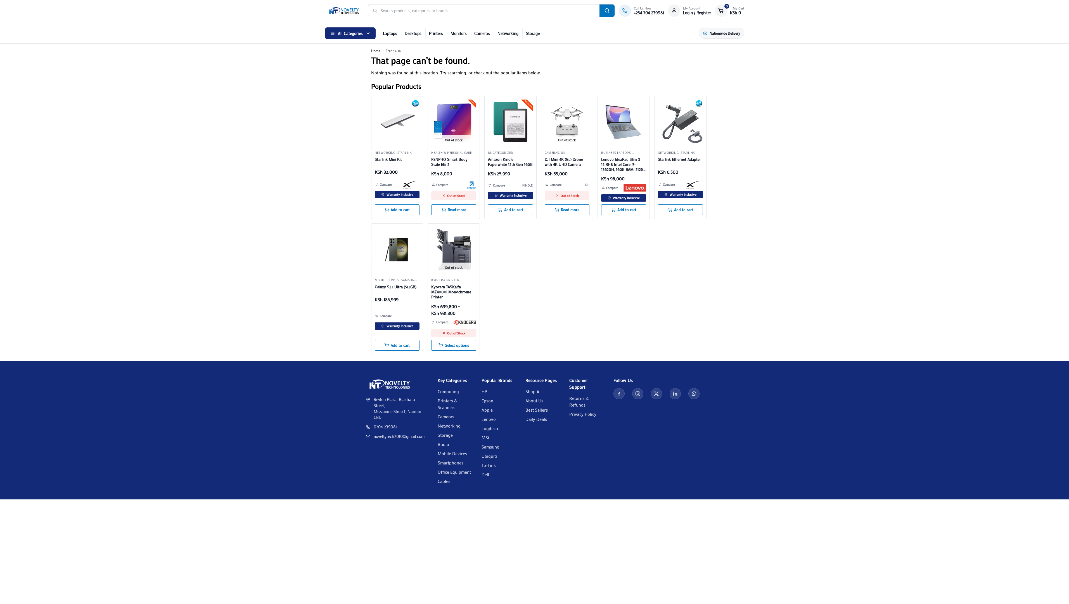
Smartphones (450, 463)
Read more (457, 209)
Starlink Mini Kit (388, 159)
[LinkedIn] (675, 393)
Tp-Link (489, 465)
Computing (448, 391)
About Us (534, 401)
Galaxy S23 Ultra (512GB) (395, 286)
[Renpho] (471, 185)
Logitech (490, 428)
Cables (444, 481)
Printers (436, 33)
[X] (656, 393)
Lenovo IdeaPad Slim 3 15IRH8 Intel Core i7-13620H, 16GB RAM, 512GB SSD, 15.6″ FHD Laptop (623, 164)
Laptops (390, 33)
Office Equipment (454, 472)
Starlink (404, 153)
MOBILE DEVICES (387, 280)
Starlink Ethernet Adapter (679, 159)
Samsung (409, 280)
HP (484, 391)
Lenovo (489, 419)
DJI (563, 153)
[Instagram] (637, 393)
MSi (485, 437)
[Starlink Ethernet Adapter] (680, 122)
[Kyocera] (464, 322)
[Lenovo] (634, 188)
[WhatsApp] (694, 393)
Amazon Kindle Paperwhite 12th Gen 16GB (510, 162)
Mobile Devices (452, 453)
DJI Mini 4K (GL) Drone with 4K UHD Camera (564, 162)
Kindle (527, 185)
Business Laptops (616, 153)
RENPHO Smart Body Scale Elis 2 (449, 162)
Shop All (533, 391)
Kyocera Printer (445, 280)
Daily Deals (536, 419)
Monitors (459, 33)
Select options (457, 345)
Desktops (413, 33)
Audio (443, 444)
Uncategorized (500, 153)
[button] (729, 10)
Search (607, 10)
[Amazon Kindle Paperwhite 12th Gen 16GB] (510, 122)
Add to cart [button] (400, 209)
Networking (507, 33)
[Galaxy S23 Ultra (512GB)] (397, 249)
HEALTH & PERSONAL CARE (451, 153)
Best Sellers (536, 410)
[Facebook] (619, 393)
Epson (487, 401)
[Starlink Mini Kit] (397, 122)
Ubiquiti (489, 456)
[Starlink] (411, 184)
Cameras (482, 33)
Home (375, 50)
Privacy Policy (582, 414)
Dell (485, 474)
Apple (487, 410)
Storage (533, 33)
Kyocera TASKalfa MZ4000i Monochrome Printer (451, 291)
